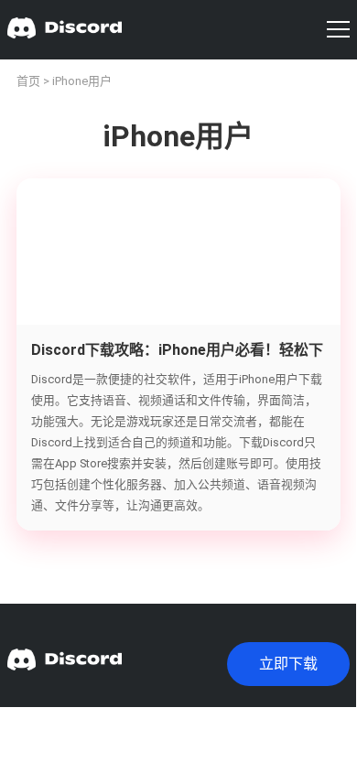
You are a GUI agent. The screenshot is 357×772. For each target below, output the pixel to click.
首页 (28, 81)
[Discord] (64, 30)
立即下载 (288, 663)
